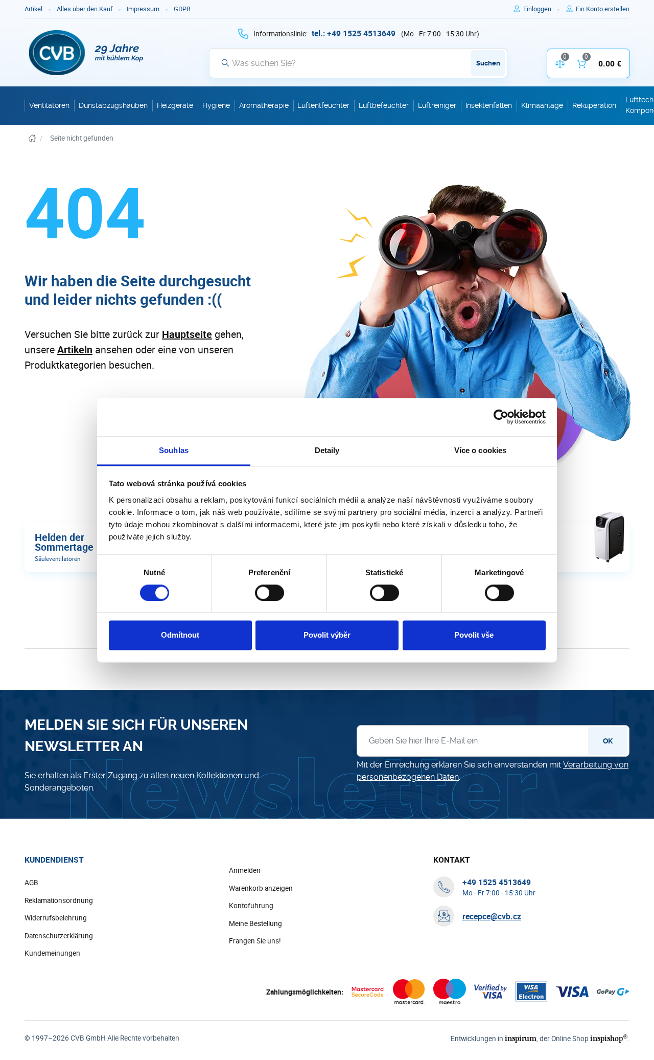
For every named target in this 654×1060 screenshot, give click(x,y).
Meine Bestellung (255, 923)
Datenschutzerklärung (59, 935)
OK (608, 741)
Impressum (143, 9)
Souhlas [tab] (174, 450)
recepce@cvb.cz (491, 916)
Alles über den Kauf (84, 9)
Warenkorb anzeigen (261, 888)
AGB (31, 882)
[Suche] (225, 63)
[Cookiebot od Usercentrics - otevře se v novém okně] (501, 416)
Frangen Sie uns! (255, 940)
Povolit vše (474, 635)
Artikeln (74, 349)
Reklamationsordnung (59, 900)
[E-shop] (32, 138)
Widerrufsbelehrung (56, 917)
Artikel (33, 9)
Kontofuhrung (251, 905)
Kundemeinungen (52, 953)
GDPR (182, 9)
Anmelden (245, 870)
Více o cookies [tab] (480, 450)
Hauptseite (187, 334)
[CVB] (86, 52)
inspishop (608, 1038)
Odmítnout (180, 635)
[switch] (269, 592)
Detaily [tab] (327, 450)
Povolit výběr (327, 635)
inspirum (520, 1038)
